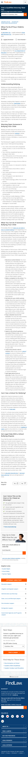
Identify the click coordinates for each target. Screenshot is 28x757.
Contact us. (15, 695)
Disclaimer (14, 753)
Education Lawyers (6, 584)
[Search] (25, 2)
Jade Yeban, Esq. (7, 32)
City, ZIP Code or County (10, 643)
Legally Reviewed (8, 39)
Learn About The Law (5, 21)
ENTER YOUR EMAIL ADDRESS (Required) (11, 704)
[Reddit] (22, 716)
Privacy (8, 753)
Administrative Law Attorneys (9, 594)
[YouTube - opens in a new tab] (7, 716)
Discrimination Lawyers (7, 603)
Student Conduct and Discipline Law (9, 23)
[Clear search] (23, 646)
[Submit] (24, 553)
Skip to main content (14, 1)
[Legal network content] (25, 745)
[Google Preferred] (2, 721)
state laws (12, 409)
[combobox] (14, 646)
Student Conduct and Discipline (14, 668)
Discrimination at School (11, 663)
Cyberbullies (17, 103)
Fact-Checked (21, 39)
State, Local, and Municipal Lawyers (11, 598)
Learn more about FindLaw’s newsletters (11, 558)
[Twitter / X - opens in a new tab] (12, 716)
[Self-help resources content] (25, 735)
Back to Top (14, 676)
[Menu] (2, 2)
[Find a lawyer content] (25, 731)
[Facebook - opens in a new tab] (2, 716)
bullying (17, 133)
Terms (2, 753)
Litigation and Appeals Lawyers (9, 589)
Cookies (21, 753)
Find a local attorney (10, 527)
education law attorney (11, 473)
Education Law (15, 21)
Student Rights (6, 569)
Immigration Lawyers (7, 608)
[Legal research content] (25, 740)
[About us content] (25, 726)
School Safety (5, 571)
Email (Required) (6, 550)
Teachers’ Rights (6, 574)
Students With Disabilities (12, 665)
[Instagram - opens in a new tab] (17, 716)
